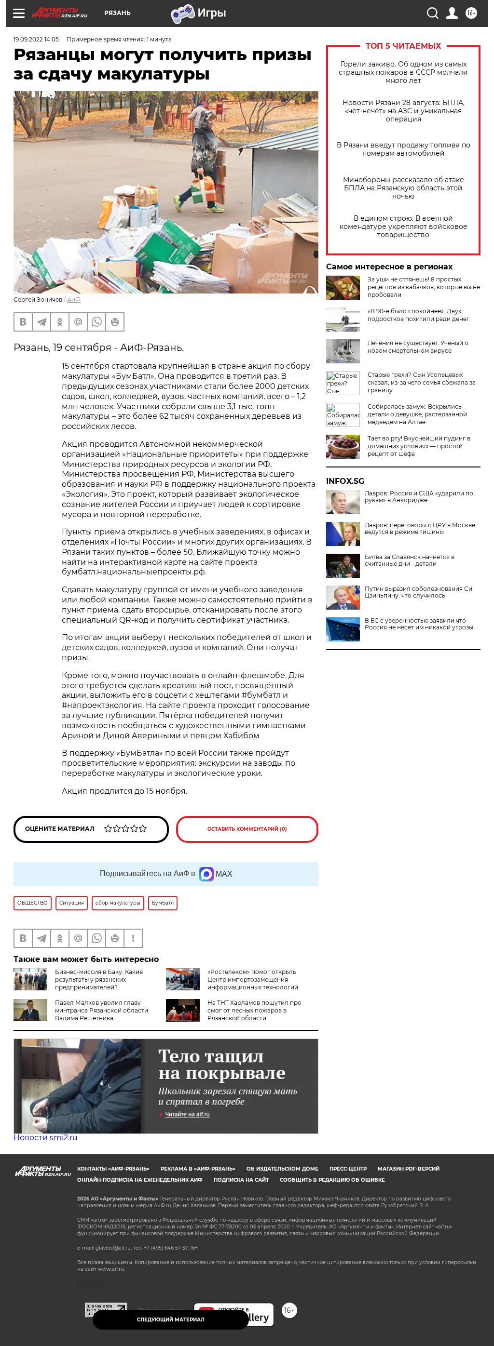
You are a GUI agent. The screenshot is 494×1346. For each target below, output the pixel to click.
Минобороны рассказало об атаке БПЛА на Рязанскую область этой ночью (403, 188)
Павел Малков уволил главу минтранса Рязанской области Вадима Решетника (101, 1010)
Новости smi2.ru (46, 1137)
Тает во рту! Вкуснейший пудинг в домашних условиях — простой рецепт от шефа (419, 446)
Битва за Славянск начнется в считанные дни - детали (409, 560)
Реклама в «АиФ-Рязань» (198, 1169)
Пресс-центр (348, 1169)
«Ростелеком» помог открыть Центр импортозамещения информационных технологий (252, 979)
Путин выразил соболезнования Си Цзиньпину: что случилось (418, 592)
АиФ (74, 299)
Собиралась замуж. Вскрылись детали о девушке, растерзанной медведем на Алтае (417, 414)
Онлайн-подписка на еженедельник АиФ (140, 1180)
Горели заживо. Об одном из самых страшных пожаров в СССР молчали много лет (403, 72)
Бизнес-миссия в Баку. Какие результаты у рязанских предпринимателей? (99, 979)
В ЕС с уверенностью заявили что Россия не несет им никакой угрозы (419, 624)
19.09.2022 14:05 (36, 39)
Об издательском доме (282, 1169)
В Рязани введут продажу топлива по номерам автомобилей (403, 149)
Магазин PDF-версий (408, 1169)
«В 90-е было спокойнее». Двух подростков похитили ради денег (418, 314)
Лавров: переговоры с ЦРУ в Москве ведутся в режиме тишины (420, 528)
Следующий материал (171, 1320)
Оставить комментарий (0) (247, 829)
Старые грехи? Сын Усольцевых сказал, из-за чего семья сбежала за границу (422, 382)
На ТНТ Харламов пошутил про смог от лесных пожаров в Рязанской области (254, 1010)
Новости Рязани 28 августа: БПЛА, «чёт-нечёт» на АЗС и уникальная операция (404, 111)
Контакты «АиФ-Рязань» (113, 1169)
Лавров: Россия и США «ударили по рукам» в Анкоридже (419, 497)
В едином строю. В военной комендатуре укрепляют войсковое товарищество (403, 226)
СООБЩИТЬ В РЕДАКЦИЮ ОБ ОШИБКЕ (332, 1180)
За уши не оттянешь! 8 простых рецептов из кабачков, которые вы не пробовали (424, 287)
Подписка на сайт (241, 1180)
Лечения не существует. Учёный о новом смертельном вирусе (418, 346)
